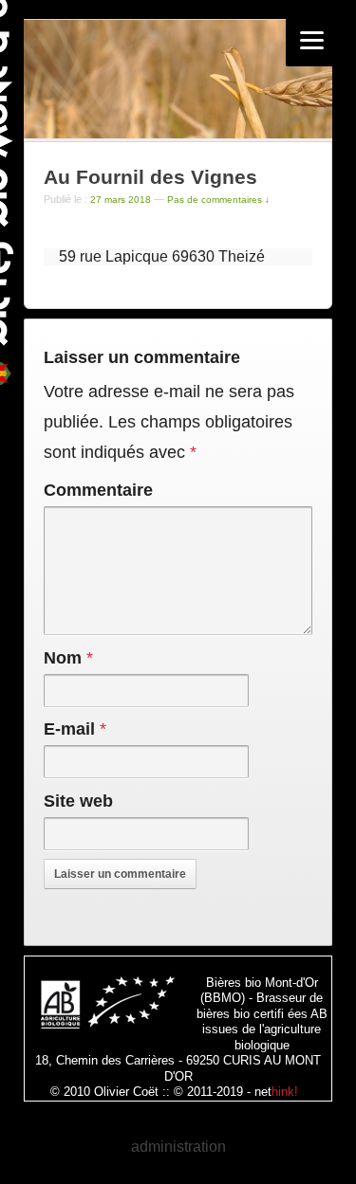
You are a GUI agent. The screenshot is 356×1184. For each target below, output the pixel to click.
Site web (78, 801)
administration (178, 1146)
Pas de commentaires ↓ (218, 199)
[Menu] (312, 40)
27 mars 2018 (120, 199)
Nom (63, 657)
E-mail (69, 729)
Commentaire (98, 490)
